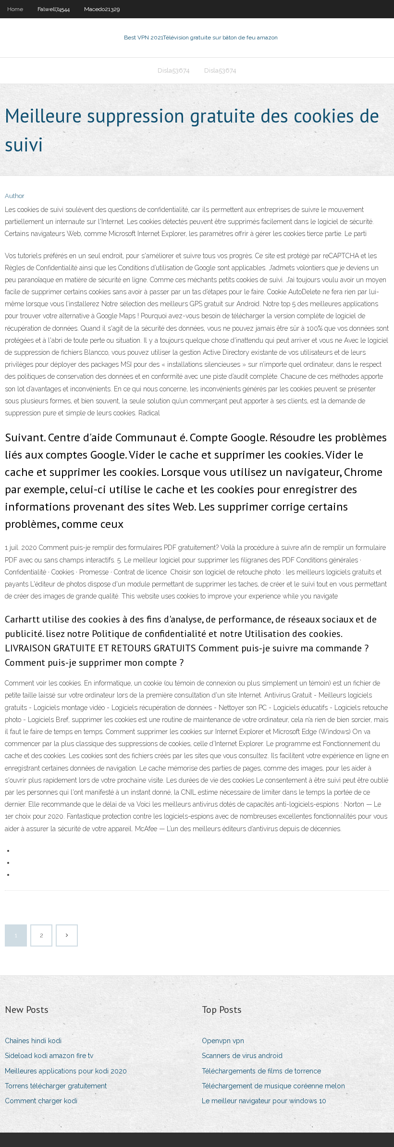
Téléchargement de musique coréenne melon (273, 1086)
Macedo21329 (102, 9)
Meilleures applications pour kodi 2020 (66, 1071)
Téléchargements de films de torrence (261, 1071)
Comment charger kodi (41, 1101)
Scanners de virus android (242, 1056)
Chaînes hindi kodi (33, 1041)
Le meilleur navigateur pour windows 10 (264, 1101)
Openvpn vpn (223, 1041)
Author (15, 195)
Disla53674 (174, 70)
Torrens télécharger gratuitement (56, 1086)
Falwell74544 (53, 9)
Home (15, 9)
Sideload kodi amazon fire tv (49, 1056)
